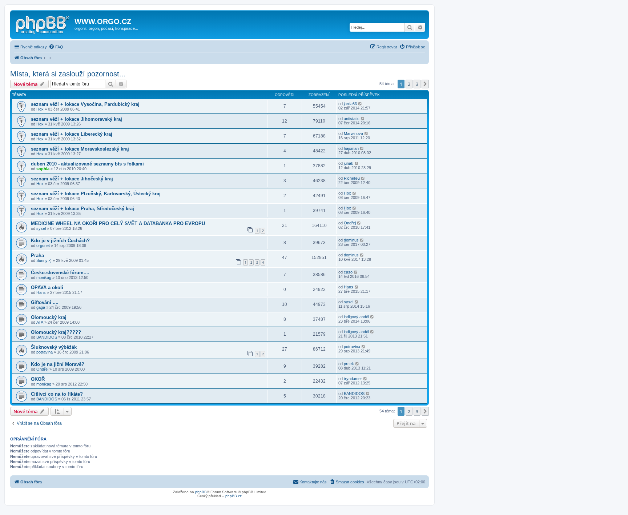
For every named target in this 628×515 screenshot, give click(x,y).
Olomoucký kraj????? (56, 332)
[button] (425, 84)
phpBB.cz (233, 496)
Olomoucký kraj (49, 317)
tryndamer (353, 378)
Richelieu (352, 178)
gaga (40, 307)
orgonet (43, 245)
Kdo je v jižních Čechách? (60, 240)
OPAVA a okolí (47, 287)
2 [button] (409, 84)
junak (348, 163)
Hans (41, 292)
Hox (40, 109)
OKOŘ (38, 379)
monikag (43, 277)
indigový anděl (356, 317)
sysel (41, 228)
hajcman (351, 148)
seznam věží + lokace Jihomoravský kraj (76, 119)
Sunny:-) (44, 260)
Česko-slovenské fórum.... (60, 272)
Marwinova (353, 133)
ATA (39, 322)
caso (348, 272)
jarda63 (350, 103)
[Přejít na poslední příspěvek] (360, 103)
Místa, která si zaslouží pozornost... (68, 74)
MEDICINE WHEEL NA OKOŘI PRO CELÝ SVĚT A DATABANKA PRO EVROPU (118, 223)
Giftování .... (45, 302)
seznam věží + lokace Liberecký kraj (71, 134)
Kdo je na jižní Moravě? (57, 364)
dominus (351, 240)
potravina (44, 352)
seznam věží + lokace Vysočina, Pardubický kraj (85, 104)
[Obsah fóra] (43, 23)
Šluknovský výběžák (54, 347)
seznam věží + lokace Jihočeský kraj (72, 178)
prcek (349, 364)
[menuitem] (56, 47)
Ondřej (350, 223)
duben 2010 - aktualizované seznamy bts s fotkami (87, 164)
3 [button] (417, 84)
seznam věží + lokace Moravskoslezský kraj (80, 149)
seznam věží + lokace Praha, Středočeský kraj (82, 208)
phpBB (201, 492)
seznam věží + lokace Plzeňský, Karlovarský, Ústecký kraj (96, 193)
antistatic (351, 118)
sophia (42, 169)
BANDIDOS (46, 337)
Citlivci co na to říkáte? (57, 394)
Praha (37, 255)
